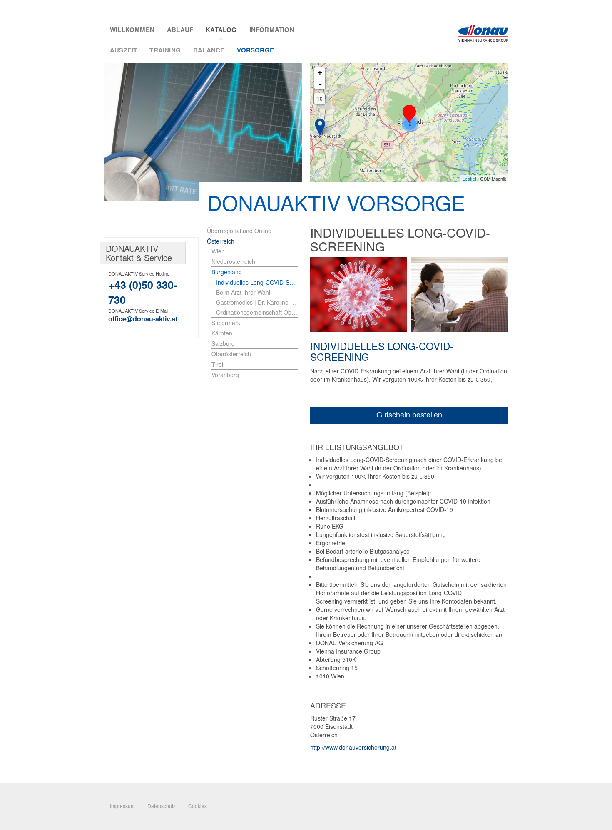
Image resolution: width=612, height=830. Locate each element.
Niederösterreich (233, 261)
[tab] (254, 251)
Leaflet (469, 178)
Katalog (221, 29)
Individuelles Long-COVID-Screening (257, 282)
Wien (218, 251)
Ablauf (180, 29)
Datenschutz (161, 805)
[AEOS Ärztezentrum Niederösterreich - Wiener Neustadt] (320, 127)
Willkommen (132, 29)
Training (165, 50)
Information (271, 29)
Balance (208, 50)
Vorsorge (255, 50)
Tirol (217, 364)
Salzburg (223, 343)
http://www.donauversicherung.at (353, 747)
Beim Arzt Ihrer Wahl (243, 292)
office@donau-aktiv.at (142, 318)
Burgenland (226, 272)
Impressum (122, 805)
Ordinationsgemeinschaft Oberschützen (257, 312)
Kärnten (221, 333)
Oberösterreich (231, 354)
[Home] (483, 33)
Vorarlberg (225, 374)
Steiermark (225, 322)
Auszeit (123, 50)
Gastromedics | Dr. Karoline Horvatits (257, 302)
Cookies (197, 805)
